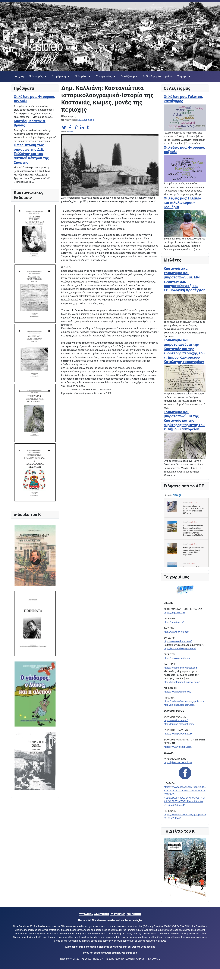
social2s (70, 131)
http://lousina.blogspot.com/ (179, 724)
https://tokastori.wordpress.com (181, 667)
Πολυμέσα (81, 76)
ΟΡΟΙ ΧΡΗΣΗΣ (101, 914)
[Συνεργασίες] (114, 76)
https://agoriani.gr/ (174, 622)
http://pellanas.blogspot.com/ (179, 704)
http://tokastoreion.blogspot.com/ (182, 682)
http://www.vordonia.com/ (178, 641)
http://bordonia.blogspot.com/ (180, 648)
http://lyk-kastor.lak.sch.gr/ (178, 762)
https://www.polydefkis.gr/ (178, 733)
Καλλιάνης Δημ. (85, 119)
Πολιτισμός (36, 76)
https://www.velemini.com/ (178, 746)
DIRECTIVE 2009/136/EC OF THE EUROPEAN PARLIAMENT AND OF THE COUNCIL (116, 958)
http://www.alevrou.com (176, 631)
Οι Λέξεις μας (129, 76)
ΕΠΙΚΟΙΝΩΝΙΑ (117, 914)
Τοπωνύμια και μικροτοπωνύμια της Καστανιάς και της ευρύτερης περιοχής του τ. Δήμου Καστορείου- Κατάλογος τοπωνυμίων (184, 351)
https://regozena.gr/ (174, 612)
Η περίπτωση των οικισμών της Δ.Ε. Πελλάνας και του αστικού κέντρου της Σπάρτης (31, 153)
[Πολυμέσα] (89, 76)
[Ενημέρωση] (68, 76)
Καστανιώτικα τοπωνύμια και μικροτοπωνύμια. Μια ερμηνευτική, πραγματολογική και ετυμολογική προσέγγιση (184, 279)
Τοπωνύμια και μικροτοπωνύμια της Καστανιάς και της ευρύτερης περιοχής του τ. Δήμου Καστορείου (184, 420)
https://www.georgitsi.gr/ (177, 658)
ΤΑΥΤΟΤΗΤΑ (86, 914)
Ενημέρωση (59, 76)
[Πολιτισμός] (45, 76)
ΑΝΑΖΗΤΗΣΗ (134, 914)
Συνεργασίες (104, 76)
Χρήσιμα (182, 76)
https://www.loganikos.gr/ (177, 691)
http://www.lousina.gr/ (176, 720)
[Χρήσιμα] (189, 76)
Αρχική (19, 76)
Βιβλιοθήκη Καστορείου (157, 76)
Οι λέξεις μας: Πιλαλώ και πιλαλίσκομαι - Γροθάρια (182, 202)
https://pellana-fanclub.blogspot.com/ (184, 701)
